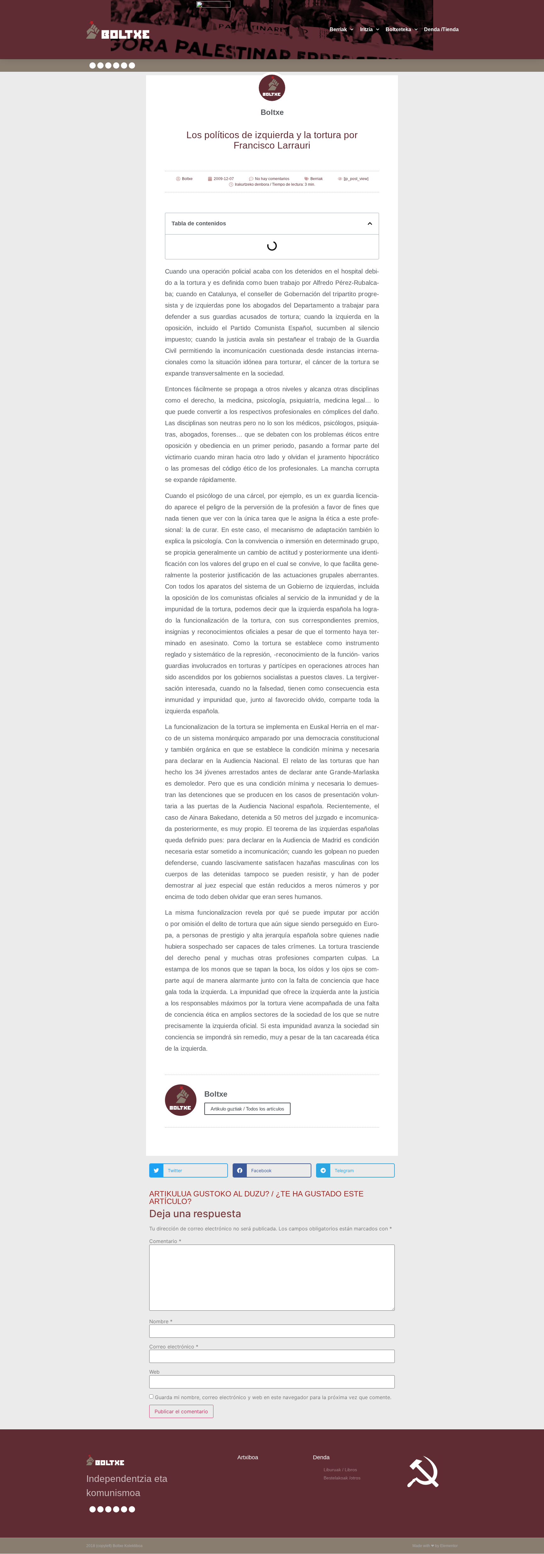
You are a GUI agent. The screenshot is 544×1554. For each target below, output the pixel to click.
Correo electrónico (173, 1346)
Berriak (338, 29)
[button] (369, 223)
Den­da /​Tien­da (441, 29)
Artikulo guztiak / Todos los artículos (247, 1108)
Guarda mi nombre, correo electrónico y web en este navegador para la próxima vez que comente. (273, 1397)
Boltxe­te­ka (398, 29)
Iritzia (366, 29)
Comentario (165, 1241)
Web (154, 1371)
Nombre (161, 1321)
